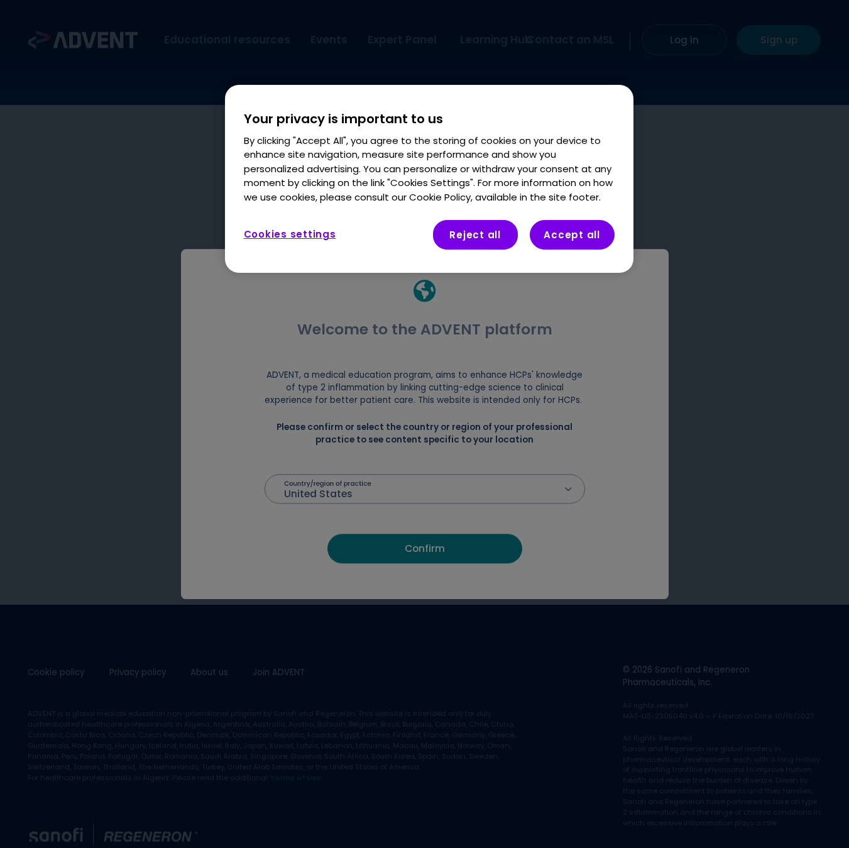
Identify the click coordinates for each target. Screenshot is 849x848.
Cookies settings (290, 234)
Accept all (572, 234)
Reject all (475, 234)
